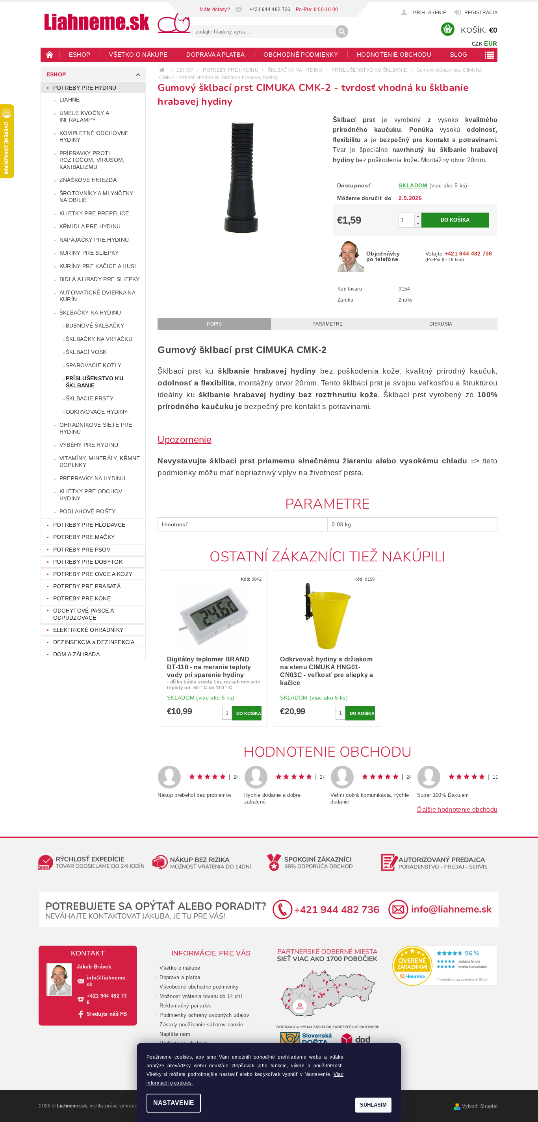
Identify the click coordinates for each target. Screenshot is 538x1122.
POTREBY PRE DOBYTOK (87, 562)
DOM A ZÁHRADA (76, 654)
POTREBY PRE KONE (82, 598)
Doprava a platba (215, 54)
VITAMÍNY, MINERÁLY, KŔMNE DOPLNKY (99, 461)
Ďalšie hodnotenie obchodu (457, 809)
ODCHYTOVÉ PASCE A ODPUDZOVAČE (83, 614)
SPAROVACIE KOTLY (93, 365)
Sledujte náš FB (107, 1014)
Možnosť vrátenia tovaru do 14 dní (201, 996)
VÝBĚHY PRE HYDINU (88, 445)
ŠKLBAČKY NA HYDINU (90, 312)
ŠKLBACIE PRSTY (89, 398)
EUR (490, 43)
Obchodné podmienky (300, 54)
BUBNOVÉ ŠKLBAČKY (95, 325)
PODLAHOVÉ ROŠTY (87, 511)
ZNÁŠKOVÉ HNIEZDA (88, 180)
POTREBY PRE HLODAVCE (89, 525)
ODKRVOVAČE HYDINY (97, 412)
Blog (458, 54)
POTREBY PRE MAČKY (84, 537)
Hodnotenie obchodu (394, 54)
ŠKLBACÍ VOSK (86, 352)
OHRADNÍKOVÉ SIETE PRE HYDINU (95, 428)
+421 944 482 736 (107, 999)
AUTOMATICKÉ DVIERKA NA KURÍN (97, 296)
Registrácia (480, 12)
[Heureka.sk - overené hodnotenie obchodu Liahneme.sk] (445, 966)
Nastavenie (173, 1103)
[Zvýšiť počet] (417, 216)
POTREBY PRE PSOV (81, 549)
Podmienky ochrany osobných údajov (204, 1015)
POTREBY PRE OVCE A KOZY (92, 574)
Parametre (327, 324)
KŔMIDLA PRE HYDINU (90, 226)
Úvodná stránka (50, 54)
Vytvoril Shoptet (479, 1106)
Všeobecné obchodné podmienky (199, 987)
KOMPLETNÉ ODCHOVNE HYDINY (94, 136)
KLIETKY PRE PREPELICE (94, 213)
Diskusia (441, 324)
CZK (477, 44)
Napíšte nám (175, 1034)
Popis (214, 324)
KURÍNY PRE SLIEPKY (89, 253)
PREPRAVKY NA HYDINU (92, 478)
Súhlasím (373, 1105)
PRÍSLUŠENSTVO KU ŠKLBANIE (94, 382)
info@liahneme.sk (107, 981)
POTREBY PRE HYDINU (85, 88)
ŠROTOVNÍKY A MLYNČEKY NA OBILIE (96, 197)
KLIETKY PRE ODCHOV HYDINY (90, 495)
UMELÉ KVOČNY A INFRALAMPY (84, 116)
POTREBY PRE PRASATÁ (87, 586)
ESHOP (80, 54)
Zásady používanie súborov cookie (201, 1025)
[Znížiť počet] (417, 223)
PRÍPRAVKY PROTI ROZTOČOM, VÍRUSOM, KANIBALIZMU (92, 160)
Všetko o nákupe (138, 54)
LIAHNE (69, 99)
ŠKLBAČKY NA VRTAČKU (99, 339)
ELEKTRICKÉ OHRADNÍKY (88, 630)
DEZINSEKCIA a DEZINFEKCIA (94, 642)
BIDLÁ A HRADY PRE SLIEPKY (99, 279)
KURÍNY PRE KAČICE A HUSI (97, 266)
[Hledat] (342, 31)
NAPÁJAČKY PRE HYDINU (94, 240)
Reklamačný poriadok (185, 1006)
